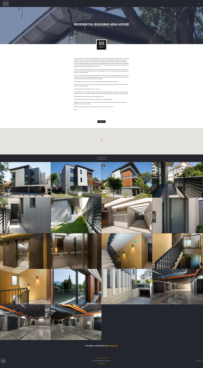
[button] (101, 140)
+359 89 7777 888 (104, 358)
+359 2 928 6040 (98, 358)
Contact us (101, 121)
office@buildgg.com (101, 363)
